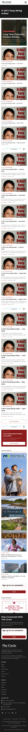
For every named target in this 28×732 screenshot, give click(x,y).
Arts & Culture (4, 574)
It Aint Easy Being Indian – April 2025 (11, 103)
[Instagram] (6, 713)
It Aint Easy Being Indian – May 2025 (11, 83)
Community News (5, 510)
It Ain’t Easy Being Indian (8, 31)
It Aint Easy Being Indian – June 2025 (12, 63)
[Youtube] (12, 713)
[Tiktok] (16, 713)
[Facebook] (2, 713)
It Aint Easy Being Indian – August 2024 (14, 299)
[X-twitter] (9, 713)
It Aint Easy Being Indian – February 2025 (13, 142)
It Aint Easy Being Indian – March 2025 (12, 123)
